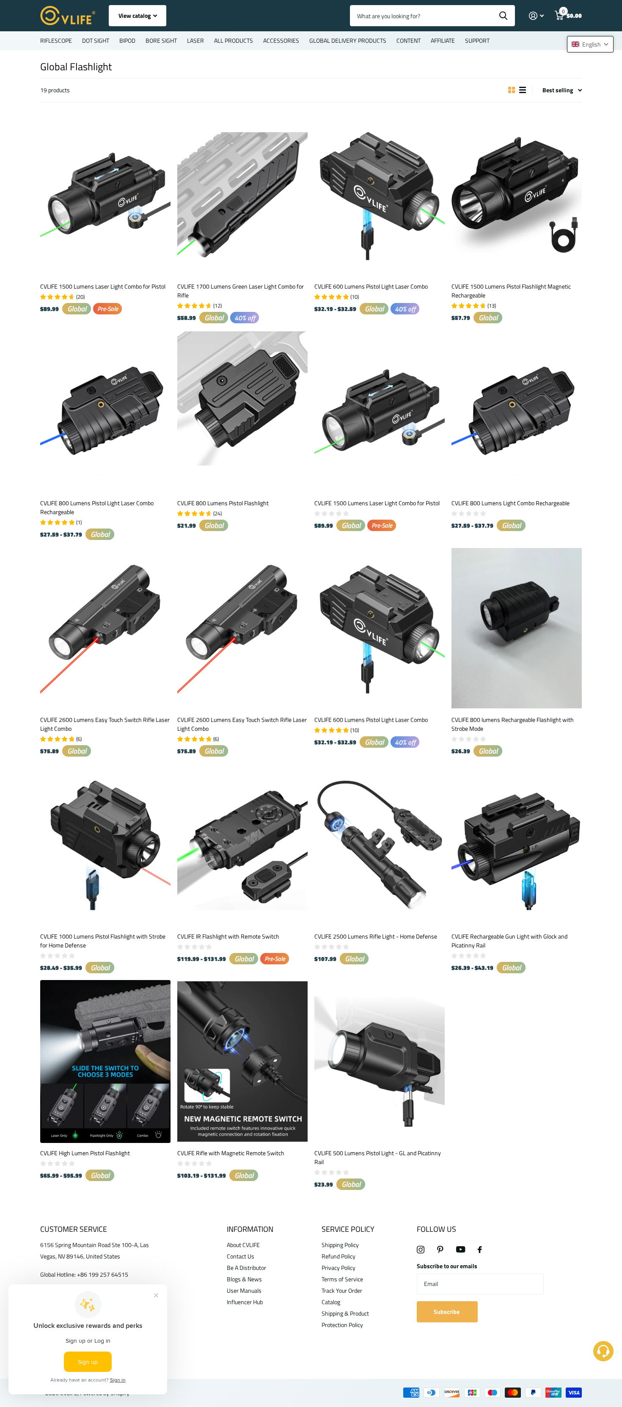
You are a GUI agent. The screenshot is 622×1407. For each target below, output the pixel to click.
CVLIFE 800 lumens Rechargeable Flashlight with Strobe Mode (512, 724)
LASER (195, 40)
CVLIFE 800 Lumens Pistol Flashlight (223, 502)
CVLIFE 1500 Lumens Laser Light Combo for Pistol (102, 286)
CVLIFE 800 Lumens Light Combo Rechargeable (510, 502)
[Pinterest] (440, 1249)
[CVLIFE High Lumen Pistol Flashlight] (105, 1061)
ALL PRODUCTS (233, 40)
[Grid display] (511, 90)
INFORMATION (250, 1229)
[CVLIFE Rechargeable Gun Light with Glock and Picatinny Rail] (516, 844)
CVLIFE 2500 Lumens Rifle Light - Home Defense (375, 936)
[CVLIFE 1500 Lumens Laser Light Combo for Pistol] (105, 194)
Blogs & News (244, 1279)
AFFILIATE (443, 40)
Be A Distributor (246, 1267)
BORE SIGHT (161, 40)
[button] (590, 44)
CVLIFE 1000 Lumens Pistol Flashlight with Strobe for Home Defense (102, 941)
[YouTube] (460, 1249)
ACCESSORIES (281, 40)
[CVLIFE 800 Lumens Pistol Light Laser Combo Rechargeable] (105, 411)
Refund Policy (338, 1256)
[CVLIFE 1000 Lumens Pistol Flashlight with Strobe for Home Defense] (105, 844)
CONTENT (408, 40)
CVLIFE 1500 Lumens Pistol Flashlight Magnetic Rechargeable (511, 291)
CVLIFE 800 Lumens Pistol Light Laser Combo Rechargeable (97, 507)
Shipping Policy (340, 1244)
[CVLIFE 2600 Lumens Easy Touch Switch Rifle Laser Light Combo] (105, 628)
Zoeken (503, 15)
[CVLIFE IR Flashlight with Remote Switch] (242, 844)
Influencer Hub (245, 1301)
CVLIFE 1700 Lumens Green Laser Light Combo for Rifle (240, 291)
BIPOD (127, 40)
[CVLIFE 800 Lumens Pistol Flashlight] (242, 411)
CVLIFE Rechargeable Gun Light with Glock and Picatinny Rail (509, 941)
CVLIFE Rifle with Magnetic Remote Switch (230, 1152)
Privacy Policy (338, 1267)
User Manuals (244, 1290)
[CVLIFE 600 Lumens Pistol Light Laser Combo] (379, 194)
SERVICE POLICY (348, 1229)
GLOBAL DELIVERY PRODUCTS (347, 40)
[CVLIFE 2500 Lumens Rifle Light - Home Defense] (379, 844)
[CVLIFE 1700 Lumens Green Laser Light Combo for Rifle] (242, 194)
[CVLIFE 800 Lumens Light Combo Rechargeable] (516, 411)
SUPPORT (477, 40)
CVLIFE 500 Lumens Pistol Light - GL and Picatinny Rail (377, 1157)
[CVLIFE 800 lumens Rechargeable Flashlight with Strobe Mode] (516, 628)
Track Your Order (342, 1290)
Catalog (331, 1301)
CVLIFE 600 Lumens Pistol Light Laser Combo (371, 286)
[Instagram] (420, 1249)
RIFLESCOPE (56, 40)
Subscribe (447, 1311)
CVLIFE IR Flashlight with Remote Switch (228, 936)
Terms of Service (342, 1279)
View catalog (135, 15)
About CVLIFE (243, 1244)
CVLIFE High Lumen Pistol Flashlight (85, 1152)
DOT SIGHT (95, 40)
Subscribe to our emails (447, 1265)
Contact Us (240, 1256)
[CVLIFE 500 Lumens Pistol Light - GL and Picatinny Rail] (379, 1061)
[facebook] (480, 1249)
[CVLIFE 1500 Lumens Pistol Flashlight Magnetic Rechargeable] (516, 194)
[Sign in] (536, 15)
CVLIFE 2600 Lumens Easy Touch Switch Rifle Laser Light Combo (105, 724)
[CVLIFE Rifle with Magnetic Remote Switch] (242, 1061)
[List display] (522, 90)
